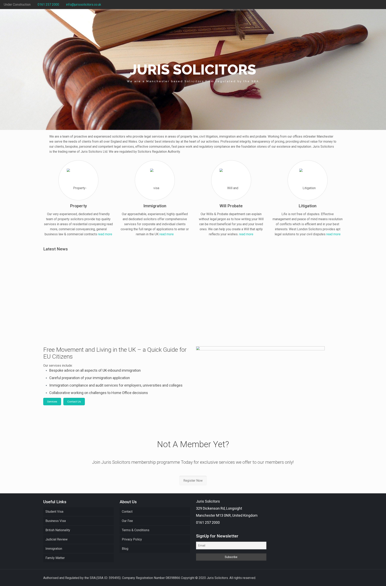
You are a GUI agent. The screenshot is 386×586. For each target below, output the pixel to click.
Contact (127, 511)
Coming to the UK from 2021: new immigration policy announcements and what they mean (78, 307)
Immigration (53, 549)
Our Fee (127, 521)
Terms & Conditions (135, 530)
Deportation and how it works (223, 302)
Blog (125, 549)
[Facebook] (369, 4)
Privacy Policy (132, 539)
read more (105, 234)
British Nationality (57, 530)
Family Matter (55, 558)
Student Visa (54, 511)
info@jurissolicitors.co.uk (83, 4)
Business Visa (55, 521)
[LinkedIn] (380, 4)
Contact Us (74, 401)
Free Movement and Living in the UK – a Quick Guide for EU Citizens (154, 305)
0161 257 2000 (48, 4)
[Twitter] (375, 4)
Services (52, 401)
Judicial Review (56, 539)
